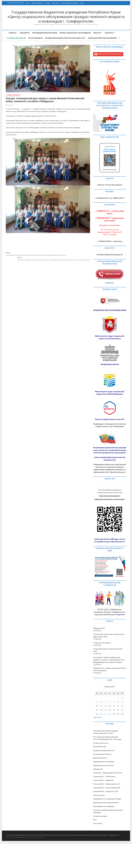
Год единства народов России (103, 750)
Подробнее (109, 283)
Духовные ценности (100, 758)
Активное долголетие (16, 38)
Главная (12, 33)
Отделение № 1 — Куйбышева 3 (104, 776)
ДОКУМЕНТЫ (25, 33)
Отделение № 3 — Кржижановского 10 (106, 784)
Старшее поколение (13, 95)
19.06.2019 (10, 105)
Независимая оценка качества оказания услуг (65, 38)
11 (101, 706)
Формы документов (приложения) (102, 38)
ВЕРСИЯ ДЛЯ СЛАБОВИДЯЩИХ (110, 54)
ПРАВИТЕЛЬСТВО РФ (110, 364)
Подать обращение (37, 3)
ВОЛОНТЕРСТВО (99, 747)
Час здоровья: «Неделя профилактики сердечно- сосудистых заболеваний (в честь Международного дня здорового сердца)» (109, 659)
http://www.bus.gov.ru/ (118, 472)
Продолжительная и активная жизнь (106, 802)
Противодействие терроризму (103, 806)
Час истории (97, 823)
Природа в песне (99, 628)
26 (105, 714)
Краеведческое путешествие (103, 765)
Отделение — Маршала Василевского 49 (107, 773)
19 (105, 710)
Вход (82, 3)
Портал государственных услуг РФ (109, 419)
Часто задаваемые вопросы (70, 3)
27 (110, 714)
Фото (95, 820)
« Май (95, 717)
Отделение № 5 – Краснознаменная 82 (106, 788)
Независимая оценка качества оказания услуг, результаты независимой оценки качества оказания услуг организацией (109, 450)
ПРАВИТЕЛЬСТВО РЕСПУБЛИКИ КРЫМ (109, 310)
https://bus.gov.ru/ (118, 542)
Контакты (109, 33)
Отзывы (47, 3)
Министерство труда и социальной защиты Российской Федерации (109, 393)
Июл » (100, 717)
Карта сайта (55, 3)
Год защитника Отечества (102, 754)
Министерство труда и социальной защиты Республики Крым (109, 337)
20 (110, 710)
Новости (97, 33)
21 (114, 710)
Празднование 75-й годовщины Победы (107, 799)
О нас (27, 3)
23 (122, 710)
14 (114, 706)
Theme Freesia (18, 837)
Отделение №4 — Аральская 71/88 (105, 791)
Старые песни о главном (101, 643)
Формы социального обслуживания (75, 33)
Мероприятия (98, 769)
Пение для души (99, 795)
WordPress (26, 837)
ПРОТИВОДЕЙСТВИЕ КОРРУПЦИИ (44, 33)
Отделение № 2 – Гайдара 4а (103, 780)
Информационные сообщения (103, 762)
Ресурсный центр (35, 38)
